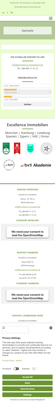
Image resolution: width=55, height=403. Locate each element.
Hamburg (25, 3)
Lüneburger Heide (38, 3)
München (15, 3)
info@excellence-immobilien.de (28, 7)
